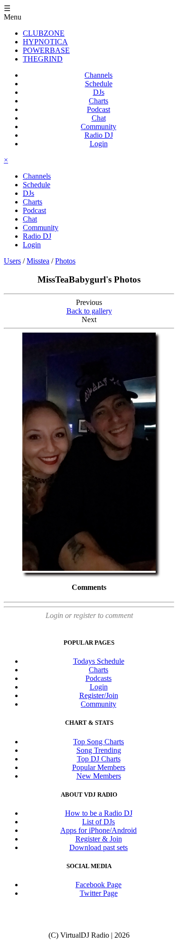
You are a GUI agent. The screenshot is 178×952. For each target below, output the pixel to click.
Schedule (98, 84)
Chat (99, 118)
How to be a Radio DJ (98, 813)
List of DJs (98, 822)
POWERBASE (46, 50)
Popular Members (98, 767)
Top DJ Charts (99, 759)
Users (12, 261)
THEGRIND (43, 59)
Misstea (38, 261)
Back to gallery (89, 311)
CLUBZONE (44, 33)
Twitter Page (99, 893)
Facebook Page (98, 885)
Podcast (98, 109)
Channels (98, 75)
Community (98, 126)
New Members (98, 776)
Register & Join (98, 839)
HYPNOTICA (45, 42)
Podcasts (98, 678)
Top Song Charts (98, 742)
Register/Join (98, 695)
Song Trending (98, 750)
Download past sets (98, 847)
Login (99, 144)
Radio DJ (98, 135)
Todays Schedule (98, 661)
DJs (98, 92)
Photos (65, 261)
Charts (98, 101)
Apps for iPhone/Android (98, 830)
